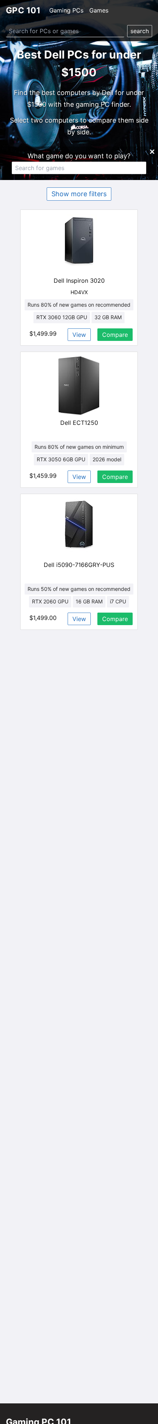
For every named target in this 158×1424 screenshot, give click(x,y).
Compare (115, 334)
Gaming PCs (66, 10)
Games (98, 10)
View (79, 334)
